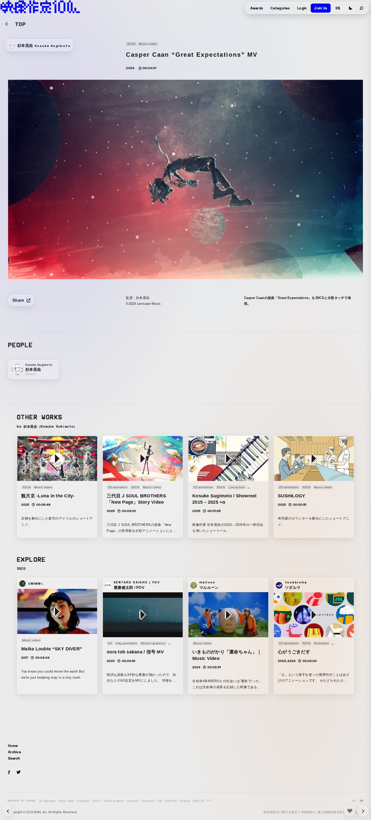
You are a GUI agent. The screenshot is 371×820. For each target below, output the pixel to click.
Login (302, 8)
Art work (132, 800)
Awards (256, 8)
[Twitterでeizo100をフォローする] (18, 773)
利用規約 (307, 812)
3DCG (97, 800)
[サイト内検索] (361, 8)
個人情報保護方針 (329, 812)
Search (14, 758)
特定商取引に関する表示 (280, 812)
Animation (83, 800)
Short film (171, 800)
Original (185, 800)
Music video (66, 800)
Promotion (147, 800)
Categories (280, 8)
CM (159, 800)
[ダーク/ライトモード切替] (350, 8)
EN (338, 8)
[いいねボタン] (350, 811)
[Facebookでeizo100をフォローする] (9, 773)
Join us (320, 8)
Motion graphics (114, 800)
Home (13, 745)
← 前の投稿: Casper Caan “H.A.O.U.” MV (362, 810)
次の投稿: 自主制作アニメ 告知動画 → (8, 810)
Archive (14, 752)
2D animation (47, 800)
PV (209, 800)
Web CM (198, 800)
